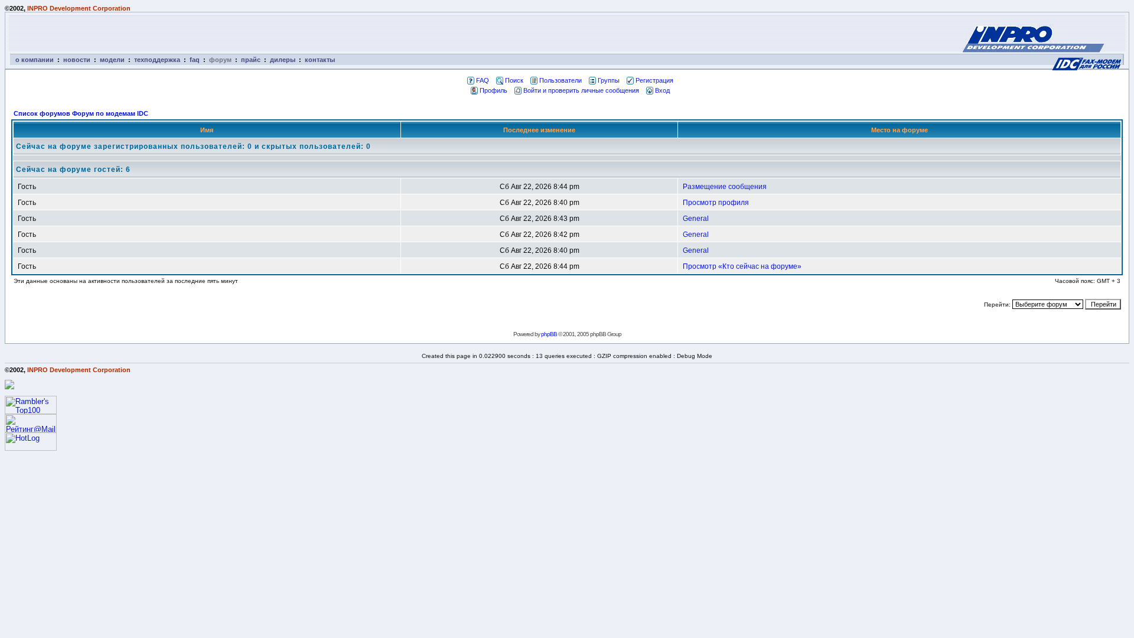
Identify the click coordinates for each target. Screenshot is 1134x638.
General (696, 218)
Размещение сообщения (725, 187)
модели (112, 59)
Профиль (493, 90)
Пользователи (560, 80)
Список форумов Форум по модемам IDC (81, 113)
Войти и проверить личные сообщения (581, 90)
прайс (250, 59)
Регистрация (654, 80)
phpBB (549, 334)
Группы (609, 80)
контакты (320, 59)
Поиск (514, 80)
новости (76, 59)
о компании (34, 59)
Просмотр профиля (716, 202)
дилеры (282, 59)
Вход (662, 90)
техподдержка (157, 59)
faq (195, 59)
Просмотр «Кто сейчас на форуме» (742, 266)
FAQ (482, 80)
